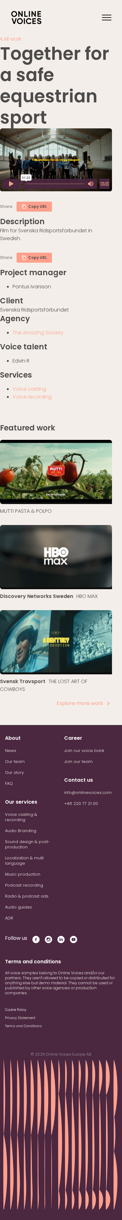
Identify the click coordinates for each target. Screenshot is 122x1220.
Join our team (78, 761)
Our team (15, 761)
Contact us (78, 780)
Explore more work (80, 703)
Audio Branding (20, 831)
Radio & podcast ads (26, 896)
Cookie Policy (15, 1009)
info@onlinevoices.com (88, 792)
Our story (14, 772)
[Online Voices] (26, 17)
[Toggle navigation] (106, 17)
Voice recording (32, 396)
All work (12, 39)
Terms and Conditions (23, 1025)
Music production (22, 874)
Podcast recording (24, 885)
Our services (21, 802)
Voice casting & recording (21, 817)
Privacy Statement (20, 1017)
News (10, 751)
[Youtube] (73, 942)
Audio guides (18, 907)
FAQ (9, 783)
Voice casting (29, 389)
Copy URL (37, 206)
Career (73, 738)
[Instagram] (48, 942)
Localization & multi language (24, 860)
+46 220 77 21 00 (81, 803)
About (13, 738)
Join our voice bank (84, 751)
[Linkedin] (61, 942)
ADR (9, 918)
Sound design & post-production (27, 844)
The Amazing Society (38, 332)
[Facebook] (36, 939)
